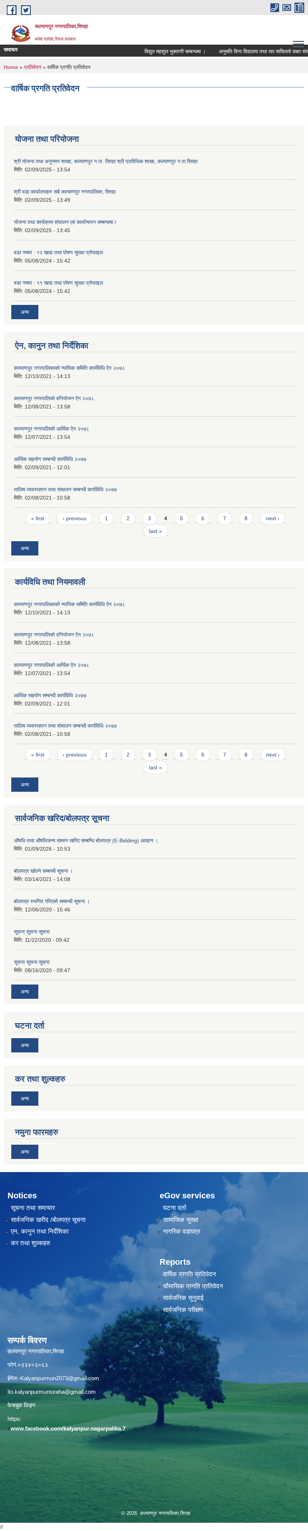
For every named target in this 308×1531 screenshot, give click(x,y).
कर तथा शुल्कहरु (30, 1243)
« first (37, 518)
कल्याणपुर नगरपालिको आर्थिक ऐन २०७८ (51, 429)
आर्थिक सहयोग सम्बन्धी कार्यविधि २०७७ (50, 459)
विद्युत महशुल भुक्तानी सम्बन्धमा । (157, 51)
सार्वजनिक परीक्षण (183, 1309)
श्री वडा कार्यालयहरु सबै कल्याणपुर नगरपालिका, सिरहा (65, 192)
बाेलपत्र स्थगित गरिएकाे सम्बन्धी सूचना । (52, 901)
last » (155, 531)
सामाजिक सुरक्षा (180, 1219)
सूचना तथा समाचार (33, 1207)
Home (11, 67)
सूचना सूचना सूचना (32, 932)
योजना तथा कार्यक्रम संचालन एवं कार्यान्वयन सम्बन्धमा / (65, 222)
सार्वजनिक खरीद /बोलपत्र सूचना (48, 1219)
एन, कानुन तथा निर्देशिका (40, 1231)
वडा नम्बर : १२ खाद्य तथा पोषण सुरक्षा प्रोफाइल (58, 252)
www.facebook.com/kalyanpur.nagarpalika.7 (68, 1428)
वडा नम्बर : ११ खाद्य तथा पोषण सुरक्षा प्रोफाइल (58, 283)
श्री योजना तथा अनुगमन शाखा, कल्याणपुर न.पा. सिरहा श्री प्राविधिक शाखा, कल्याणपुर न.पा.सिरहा (106, 161)
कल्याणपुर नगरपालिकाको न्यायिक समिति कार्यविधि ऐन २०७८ (69, 368)
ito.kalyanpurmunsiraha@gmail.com (52, 1391)
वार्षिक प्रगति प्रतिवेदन (189, 1274)
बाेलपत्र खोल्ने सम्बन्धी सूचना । (43, 871)
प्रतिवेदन (32, 67)
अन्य (25, 312)
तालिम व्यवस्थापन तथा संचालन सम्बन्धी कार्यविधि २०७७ (65, 489)
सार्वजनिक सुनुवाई (183, 1297)
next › (272, 518)
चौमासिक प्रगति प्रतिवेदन (193, 1286)
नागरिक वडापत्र (181, 1231)
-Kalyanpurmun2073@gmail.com (58, 1378)
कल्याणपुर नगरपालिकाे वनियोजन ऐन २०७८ (54, 398)
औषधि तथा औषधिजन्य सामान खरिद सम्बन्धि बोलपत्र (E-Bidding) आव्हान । (86, 841)
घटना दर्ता (174, 1207)
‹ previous (74, 518)
